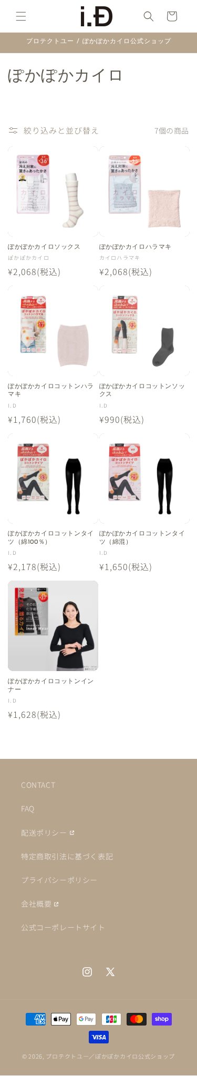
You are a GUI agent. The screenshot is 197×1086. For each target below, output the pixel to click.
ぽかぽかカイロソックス (44, 247)
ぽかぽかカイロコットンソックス (142, 390)
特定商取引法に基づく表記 (67, 856)
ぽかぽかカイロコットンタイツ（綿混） (142, 538)
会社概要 (36, 903)
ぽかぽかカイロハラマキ (135, 247)
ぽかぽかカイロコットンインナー (51, 685)
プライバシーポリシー (59, 880)
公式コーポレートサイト (63, 927)
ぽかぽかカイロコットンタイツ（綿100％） (51, 538)
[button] (21, 16)
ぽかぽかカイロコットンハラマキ (51, 390)
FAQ (28, 808)
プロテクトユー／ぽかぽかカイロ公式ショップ (110, 1056)
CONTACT (38, 784)
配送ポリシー (44, 832)
